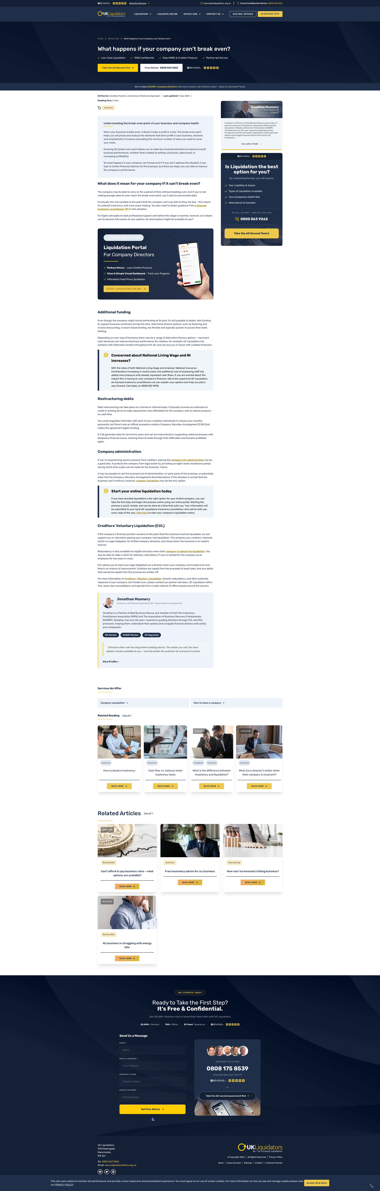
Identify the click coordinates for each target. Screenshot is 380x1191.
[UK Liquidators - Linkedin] (113, 1171)
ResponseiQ (337, 1180)
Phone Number (128, 1090)
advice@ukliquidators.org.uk (120, 1165)
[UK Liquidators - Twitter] (106, 1171)
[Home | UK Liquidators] (111, 14)
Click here (142, 512)
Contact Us (213, 14)
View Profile (110, 661)
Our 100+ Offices (243, 14)
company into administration (187, 460)
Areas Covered (234, 1163)
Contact (258, 1163)
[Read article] (127, 858)
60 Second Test (270, 14)
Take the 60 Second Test (116, 67)
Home (100, 38)
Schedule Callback (351, 1174)
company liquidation (147, 480)
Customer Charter (274, 1163)
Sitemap (248, 1163)
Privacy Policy (275, 1157)
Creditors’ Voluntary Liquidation (143, 578)
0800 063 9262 (169, 67)
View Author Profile (250, 144)
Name (123, 1043)
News (221, 1163)
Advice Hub (190, 14)
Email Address (128, 1059)
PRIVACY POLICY (64, 1184)
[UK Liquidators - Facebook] (100, 1171)
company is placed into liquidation (185, 551)
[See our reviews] (203, 68)
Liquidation (141, 14)
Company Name (127, 1074)
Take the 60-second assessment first (226, 1096)
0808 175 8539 (227, 1068)
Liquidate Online (167, 14)
